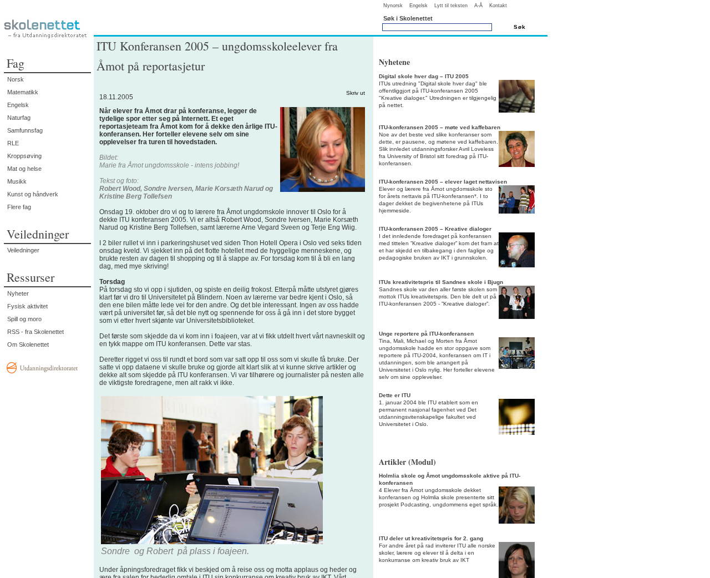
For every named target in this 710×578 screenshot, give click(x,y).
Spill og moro (24, 319)
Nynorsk (393, 5)
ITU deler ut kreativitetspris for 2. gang (431, 538)
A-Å (478, 5)
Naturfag (19, 117)
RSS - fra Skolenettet (35, 331)
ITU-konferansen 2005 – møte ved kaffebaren (439, 127)
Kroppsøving (24, 156)
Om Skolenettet (28, 344)
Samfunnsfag (25, 130)
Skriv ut (355, 93)
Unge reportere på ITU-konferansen (426, 334)
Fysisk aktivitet (27, 306)
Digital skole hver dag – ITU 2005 (424, 76)
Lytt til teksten (451, 5)
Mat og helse (24, 168)
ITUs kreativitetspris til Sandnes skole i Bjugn (441, 282)
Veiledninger (23, 250)
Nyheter (18, 293)
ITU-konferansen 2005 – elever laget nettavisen (443, 182)
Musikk (17, 181)
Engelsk (418, 5)
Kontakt (498, 5)
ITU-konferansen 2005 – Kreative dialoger (435, 229)
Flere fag (19, 207)
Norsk (15, 79)
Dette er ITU (394, 395)
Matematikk (22, 92)
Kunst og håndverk (32, 194)
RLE (13, 143)
